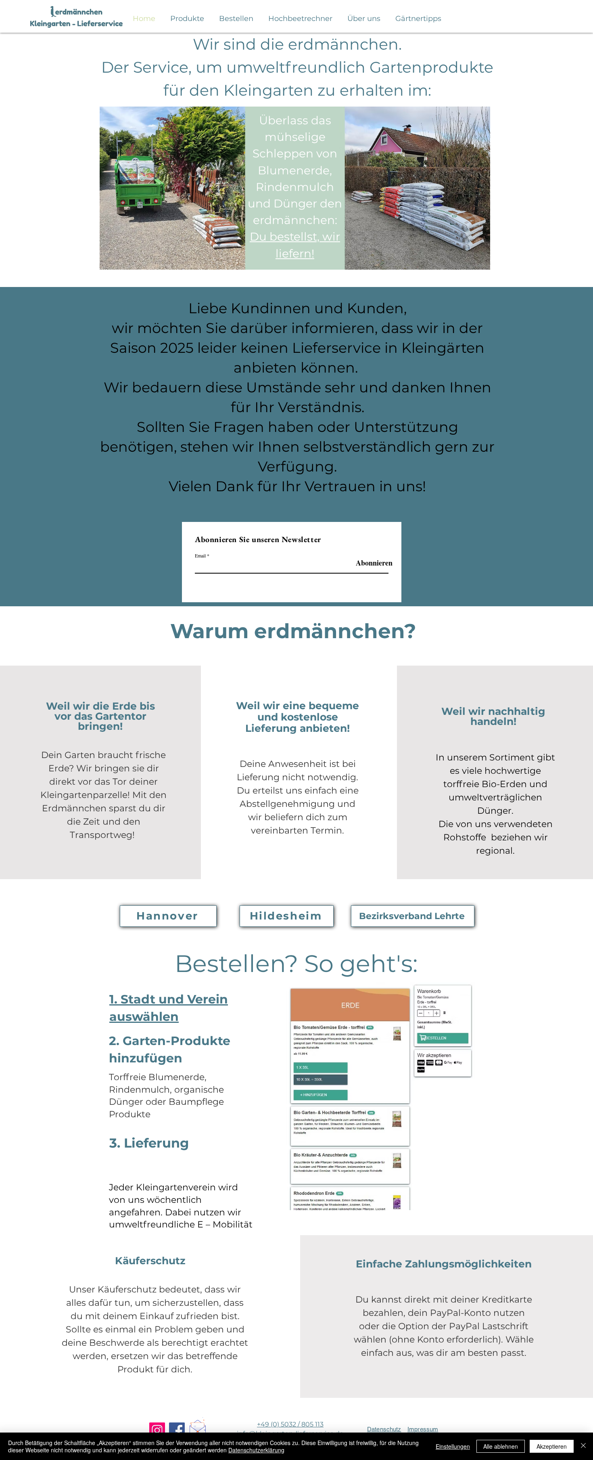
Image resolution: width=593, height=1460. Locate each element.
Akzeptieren (552, 1446)
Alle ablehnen (500, 1446)
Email (200, 555)
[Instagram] (157, 1430)
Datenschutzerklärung (256, 1450)
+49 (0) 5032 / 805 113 (290, 1424)
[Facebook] (177, 1430)
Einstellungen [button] (453, 1446)
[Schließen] (583, 1446)
